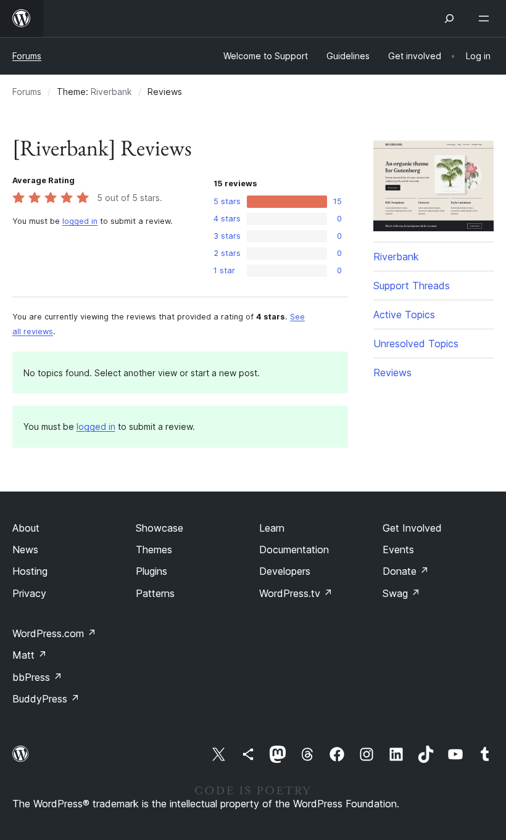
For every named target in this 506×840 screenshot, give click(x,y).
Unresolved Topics (415, 343)
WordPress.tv (296, 593)
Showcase (159, 528)
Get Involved (412, 528)
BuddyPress (46, 699)
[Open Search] (449, 18)
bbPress (37, 677)
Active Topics (404, 314)
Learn (271, 528)
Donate (406, 571)
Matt (29, 655)
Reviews (392, 372)
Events (398, 549)
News (25, 549)
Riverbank (111, 91)
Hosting (30, 571)
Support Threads (411, 285)
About (25, 528)
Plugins (151, 571)
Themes (154, 549)
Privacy (29, 593)
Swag (401, 593)
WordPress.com (54, 633)
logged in (79, 221)
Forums (26, 56)
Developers (284, 571)
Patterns (155, 593)
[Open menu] (486, 18)
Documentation (294, 549)
